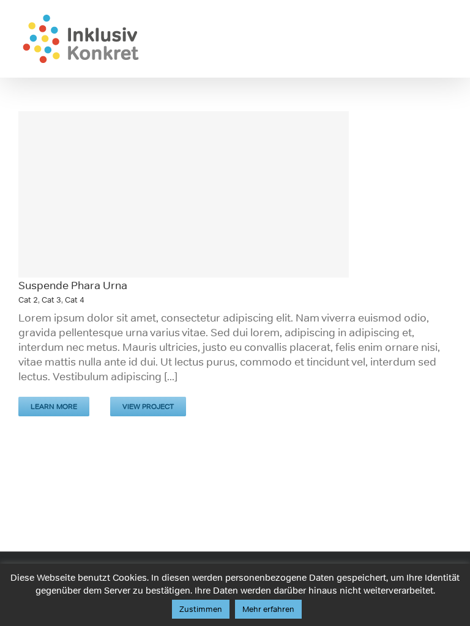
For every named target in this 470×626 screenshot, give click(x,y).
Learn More (54, 406)
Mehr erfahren (268, 609)
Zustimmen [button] (200, 609)
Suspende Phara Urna (72, 285)
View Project (148, 406)
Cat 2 (28, 300)
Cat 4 (74, 300)
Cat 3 (51, 300)
